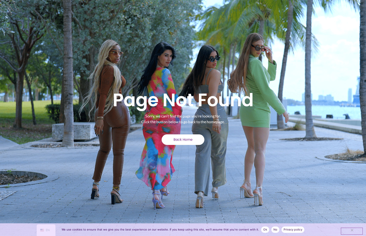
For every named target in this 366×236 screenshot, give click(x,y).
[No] (352, 231)
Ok (265, 229)
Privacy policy (293, 229)
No (275, 229)
